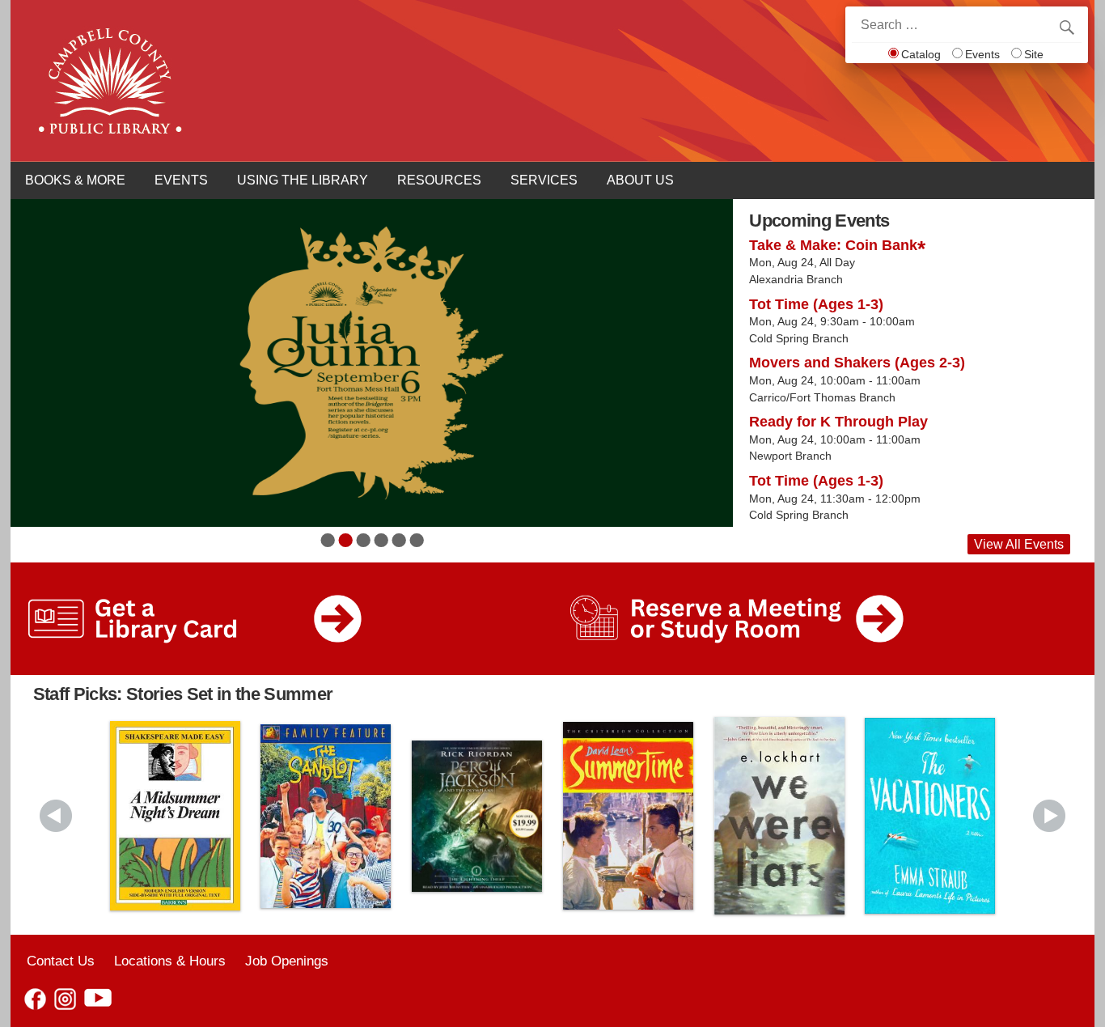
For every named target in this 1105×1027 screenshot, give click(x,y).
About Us (640, 180)
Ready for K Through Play (838, 422)
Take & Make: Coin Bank (833, 245)
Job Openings (286, 961)
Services (544, 180)
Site (1034, 54)
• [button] (328, 540)
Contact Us (61, 961)
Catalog (921, 54)
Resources (439, 180)
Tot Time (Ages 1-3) (816, 304)
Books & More (75, 180)
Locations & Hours (170, 961)
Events (982, 54)
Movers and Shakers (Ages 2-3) (857, 362)
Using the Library (302, 180)
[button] (56, 816)
